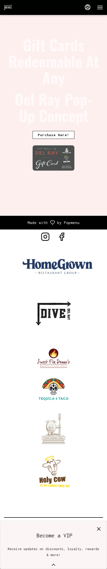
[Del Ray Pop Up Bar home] (26, 7)
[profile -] (88, 7)
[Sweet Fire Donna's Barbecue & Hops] (53, 357)
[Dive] (53, 312)
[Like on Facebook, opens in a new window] (61, 238)
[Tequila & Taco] (53, 388)
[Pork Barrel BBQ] (53, 428)
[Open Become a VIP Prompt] (53, 565)
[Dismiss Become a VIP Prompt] (99, 529)
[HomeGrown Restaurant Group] (57, 267)
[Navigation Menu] (100, 7)
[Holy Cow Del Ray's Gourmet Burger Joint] (53, 471)
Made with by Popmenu (42, 222)
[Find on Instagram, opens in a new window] (45, 238)
